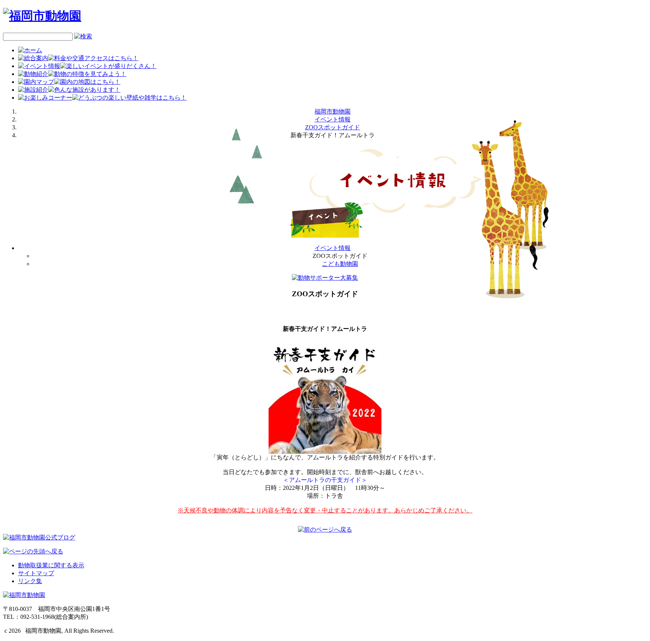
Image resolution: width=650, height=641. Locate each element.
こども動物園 (340, 264)
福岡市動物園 (332, 111)
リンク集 (30, 581)
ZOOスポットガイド (332, 127)
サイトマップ (36, 573)
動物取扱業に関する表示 (51, 565)
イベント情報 (332, 119)
